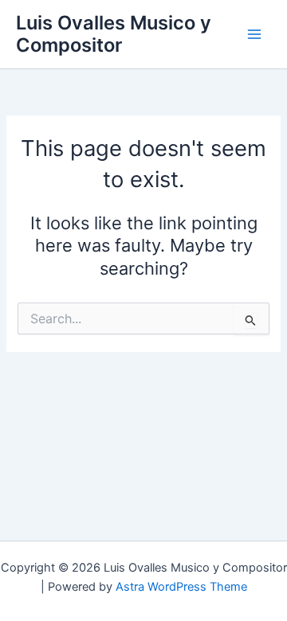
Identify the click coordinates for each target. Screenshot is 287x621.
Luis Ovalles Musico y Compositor (113, 34)
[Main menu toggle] (254, 34)
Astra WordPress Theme (181, 587)
